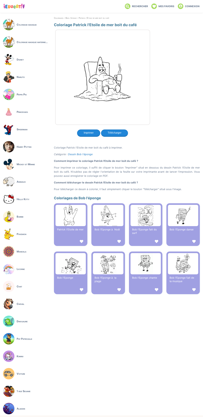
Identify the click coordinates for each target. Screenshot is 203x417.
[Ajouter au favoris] (71, 241)
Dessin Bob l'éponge (80, 154)
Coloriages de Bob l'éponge (77, 198)
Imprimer (89, 132)
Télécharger (114, 132)
